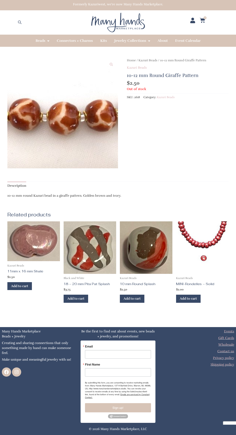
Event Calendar (188, 40)
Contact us (225, 351)
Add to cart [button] (19, 286)
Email (89, 346)
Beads (40, 40)
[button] (111, 64)
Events (229, 331)
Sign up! (117, 408)
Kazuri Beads (147, 60)
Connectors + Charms (75, 40)
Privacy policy (223, 358)
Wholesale (226, 345)
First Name (92, 364)
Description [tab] (16, 186)
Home (131, 60)
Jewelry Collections (130, 40)
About (163, 40)
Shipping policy (222, 364)
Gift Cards (226, 338)
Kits (103, 40)
